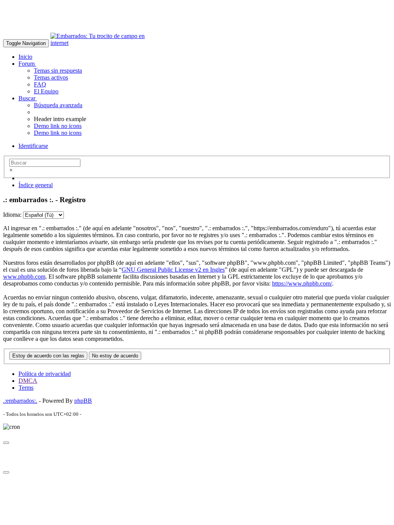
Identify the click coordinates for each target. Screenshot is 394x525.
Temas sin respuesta (58, 70)
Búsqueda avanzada (58, 105)
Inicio (25, 56)
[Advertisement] (143, 20)
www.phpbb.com (24, 276)
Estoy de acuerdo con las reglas (48, 356)
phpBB (83, 400)
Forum (27, 63)
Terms (25, 387)
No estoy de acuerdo (115, 356)
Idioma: (12, 214)
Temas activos (51, 77)
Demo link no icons (58, 126)
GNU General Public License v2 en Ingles (173, 269)
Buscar (27, 98)
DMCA (27, 380)
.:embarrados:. (20, 400)
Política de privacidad (44, 373)
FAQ (40, 84)
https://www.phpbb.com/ (302, 283)
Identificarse (33, 146)
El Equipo (46, 91)
